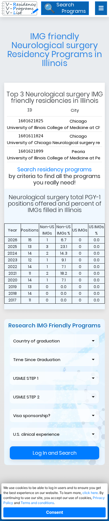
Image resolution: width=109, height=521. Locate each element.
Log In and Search (55, 452)
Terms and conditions (37, 503)
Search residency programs (54, 169)
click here (90, 493)
